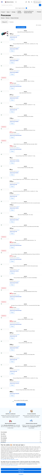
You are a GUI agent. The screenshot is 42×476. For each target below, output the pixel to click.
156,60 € (18, 35)
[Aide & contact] (26, 2)
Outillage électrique (19, 12)
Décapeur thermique (14, 17)
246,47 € (18, 194)
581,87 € (18, 243)
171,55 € (18, 218)
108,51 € (18, 206)
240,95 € (18, 133)
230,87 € (18, 84)
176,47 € (18, 47)
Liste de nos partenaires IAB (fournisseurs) (9, 465)
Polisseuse (8, 17)
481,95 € (18, 358)
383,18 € (18, 281)
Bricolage (13, 11)
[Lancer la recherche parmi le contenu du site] (40, 5)
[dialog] (21, 459)
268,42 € (18, 96)
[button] (16, 2)
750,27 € (18, 381)
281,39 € (18, 369)
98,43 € (18, 159)
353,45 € (18, 322)
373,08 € (18, 295)
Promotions (11, 21)
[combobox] (21, 5)
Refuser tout (21, 471)
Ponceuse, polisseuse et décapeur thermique (28, 12)
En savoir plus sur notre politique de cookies (9, 459)
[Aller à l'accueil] (2, 2)
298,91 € (18, 59)
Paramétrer (21, 474)
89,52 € (18, 108)
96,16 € (18, 171)
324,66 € (18, 334)
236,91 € (18, 70)
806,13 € (18, 147)
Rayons (8, 11)
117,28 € (18, 269)
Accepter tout (21, 469)
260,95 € (18, 257)
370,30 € (18, 346)
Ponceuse (3, 17)
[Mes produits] (29, 2)
